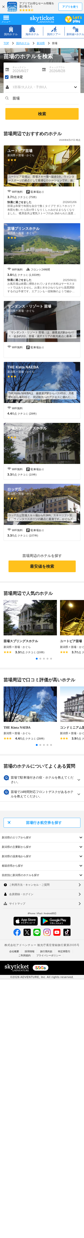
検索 (42, 114)
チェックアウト (57, 67)
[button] (42, 87)
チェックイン (19, 67)
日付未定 (16, 77)
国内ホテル (23, 43)
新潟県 (41, 43)
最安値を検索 (42, 566)
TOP (6, 43)
